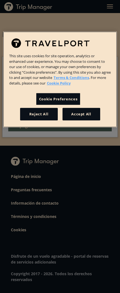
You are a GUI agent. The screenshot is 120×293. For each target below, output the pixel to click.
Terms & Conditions (71, 77)
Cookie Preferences (58, 98)
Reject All (39, 114)
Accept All (81, 114)
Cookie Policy (59, 83)
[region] (60, 79)
